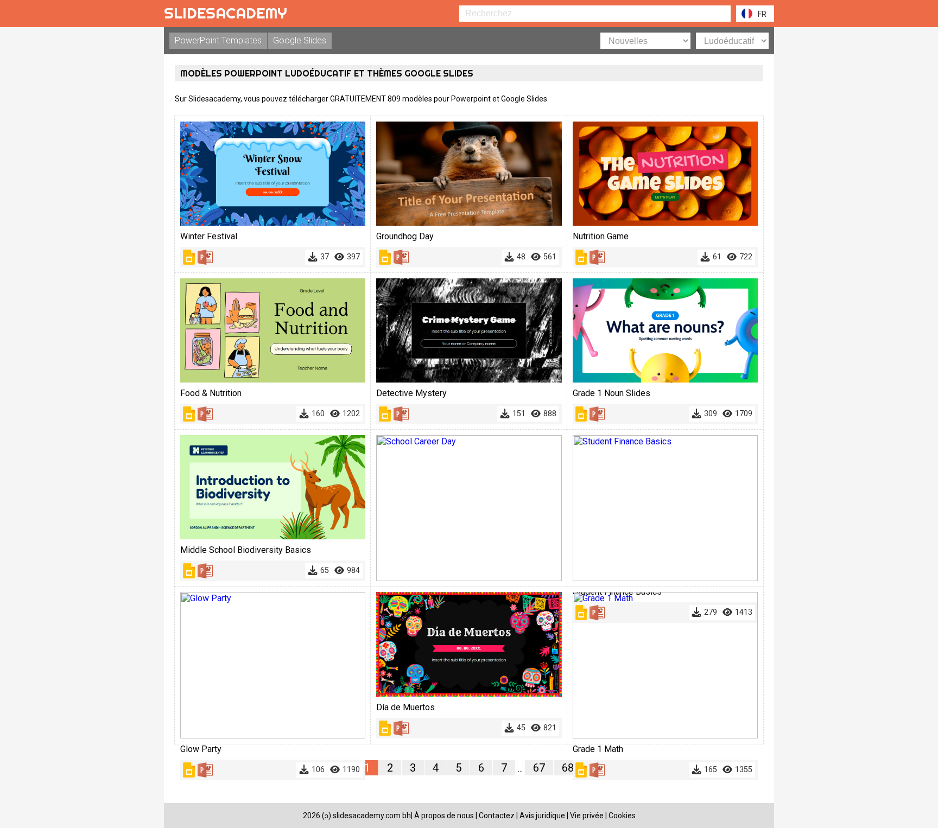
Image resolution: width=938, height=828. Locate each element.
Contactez (497, 815)
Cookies (622, 815)
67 (539, 767)
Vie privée (587, 815)
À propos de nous (444, 815)
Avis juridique (542, 815)
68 (568, 767)
